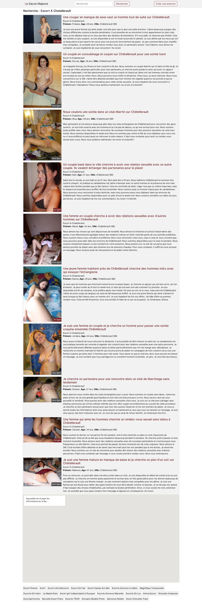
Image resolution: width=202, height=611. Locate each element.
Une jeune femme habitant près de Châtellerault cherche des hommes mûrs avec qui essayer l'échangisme (118, 270)
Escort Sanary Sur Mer (99, 588)
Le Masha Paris (50, 593)
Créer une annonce (165, 3)
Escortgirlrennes (31, 599)
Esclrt (42, 588)
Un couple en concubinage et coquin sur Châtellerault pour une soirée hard (114, 54)
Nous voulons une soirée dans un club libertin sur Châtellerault (106, 112)
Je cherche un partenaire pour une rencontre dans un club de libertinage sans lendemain (116, 380)
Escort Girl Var (78, 588)
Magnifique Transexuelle (152, 588)
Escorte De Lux (133, 593)
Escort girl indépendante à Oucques (77, 593)
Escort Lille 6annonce (58, 588)
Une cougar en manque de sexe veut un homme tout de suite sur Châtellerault (116, 17)
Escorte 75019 (72, 599)
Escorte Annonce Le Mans (124, 588)
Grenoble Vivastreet (168, 593)
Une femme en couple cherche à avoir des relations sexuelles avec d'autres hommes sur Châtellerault (114, 217)
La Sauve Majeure (36, 3)
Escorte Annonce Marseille (110, 593)
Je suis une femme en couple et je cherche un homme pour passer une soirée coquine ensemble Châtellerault (116, 327)
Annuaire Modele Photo (93, 599)
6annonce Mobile (115, 599)
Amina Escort (149, 593)
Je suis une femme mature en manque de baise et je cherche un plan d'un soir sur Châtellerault (118, 461)
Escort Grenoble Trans (137, 599)
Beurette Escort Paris (52, 599)
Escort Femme (30, 588)
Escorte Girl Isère (32, 593)
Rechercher (122, 3)
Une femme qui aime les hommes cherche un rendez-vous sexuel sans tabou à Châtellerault (116, 421)
